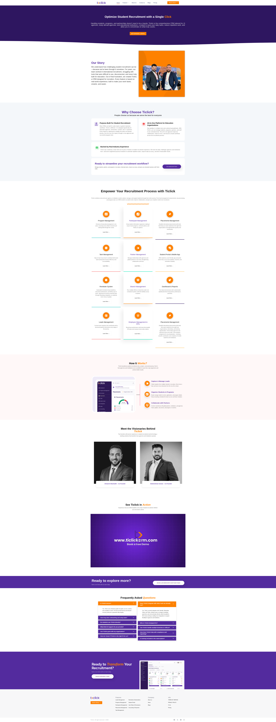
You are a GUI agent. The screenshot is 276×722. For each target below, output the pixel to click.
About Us (134, 2)
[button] (138, 541)
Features (125, 2)
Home (118, 2)
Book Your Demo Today (103, 676)
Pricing (155, 2)
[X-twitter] (177, 719)
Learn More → (106, 232)
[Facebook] (174, 719)
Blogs (149, 2)
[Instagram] (184, 719)
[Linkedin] (180, 719)
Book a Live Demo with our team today (168, 583)
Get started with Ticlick (171, 166)
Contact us (142, 2)
